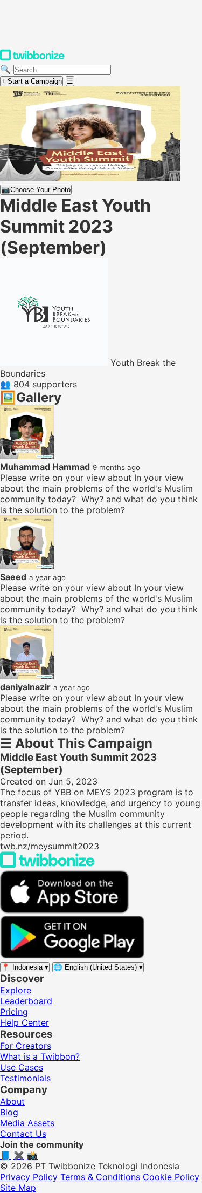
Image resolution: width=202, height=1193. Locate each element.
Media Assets (27, 1122)
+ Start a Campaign (31, 81)
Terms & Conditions (100, 1176)
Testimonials (25, 1078)
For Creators (25, 1045)
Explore (15, 990)
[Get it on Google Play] (72, 955)
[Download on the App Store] (64, 910)
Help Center (24, 1022)
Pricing (14, 1011)
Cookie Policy (171, 1176)
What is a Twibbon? (40, 1056)
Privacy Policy (29, 1176)
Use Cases (21, 1067)
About (12, 1101)
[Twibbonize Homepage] (32, 58)
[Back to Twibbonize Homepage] (47, 865)
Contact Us (23, 1133)
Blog (9, 1112)
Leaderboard (26, 1001)
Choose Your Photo (36, 190)
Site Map (18, 1187)
